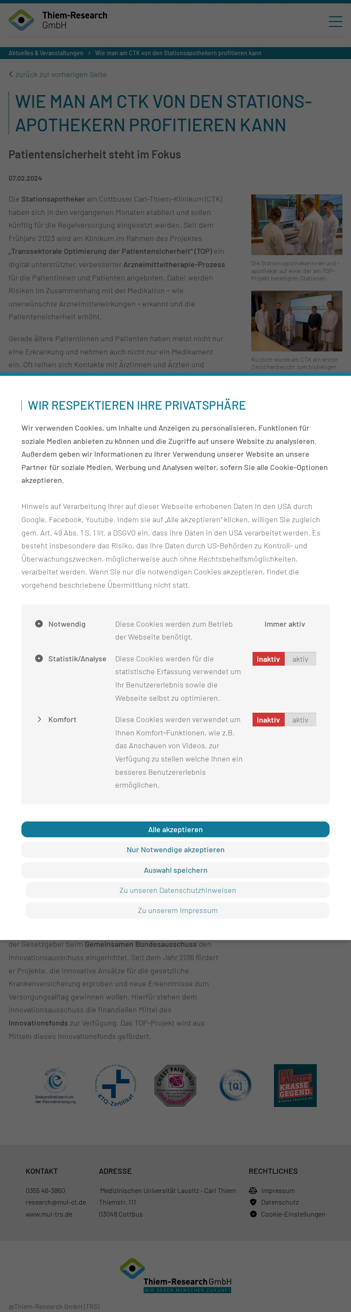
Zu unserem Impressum (178, 910)
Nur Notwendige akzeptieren (176, 849)
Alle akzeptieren (175, 829)
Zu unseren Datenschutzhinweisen (177, 890)
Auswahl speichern (176, 870)
